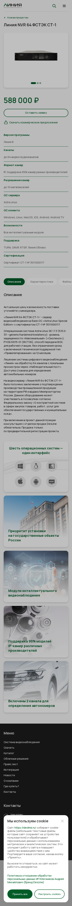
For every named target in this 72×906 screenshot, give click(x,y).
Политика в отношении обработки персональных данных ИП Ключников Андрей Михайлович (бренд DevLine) (35, 879)
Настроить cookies (49, 894)
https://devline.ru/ (25, 827)
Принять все (20, 894)
